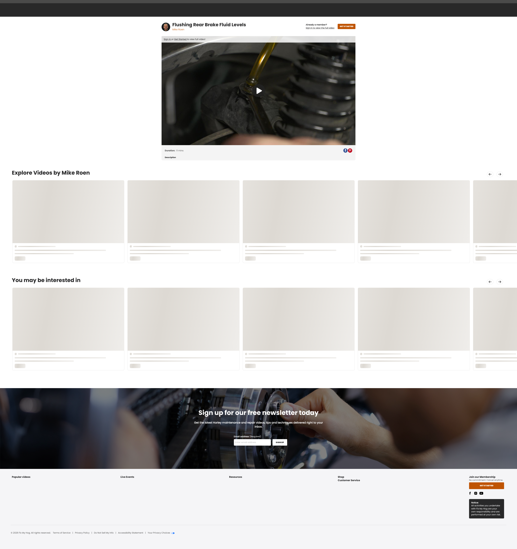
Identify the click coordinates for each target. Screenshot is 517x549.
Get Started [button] (486, 485)
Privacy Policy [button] (82, 532)
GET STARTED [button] (346, 26)
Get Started (180, 39)
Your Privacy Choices (159, 532)
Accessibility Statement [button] (130, 532)
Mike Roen (178, 29)
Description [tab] (170, 157)
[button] (320, 26)
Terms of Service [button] (61, 532)
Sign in (167, 39)
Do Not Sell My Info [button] (104, 532)
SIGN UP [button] (280, 442)
